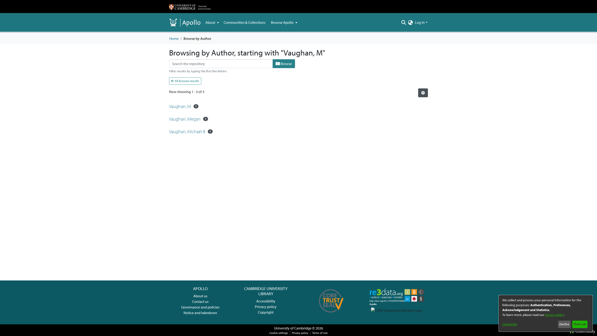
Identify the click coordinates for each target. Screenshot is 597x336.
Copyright (266, 312)
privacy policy (554, 315)
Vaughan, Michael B (187, 131)
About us (200, 296)
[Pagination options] (423, 92)
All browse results (186, 81)
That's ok (579, 324)
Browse (286, 63)
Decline (564, 324)
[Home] (190, 6)
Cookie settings (278, 333)
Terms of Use (320, 333)
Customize (509, 324)
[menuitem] (212, 22)
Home (174, 38)
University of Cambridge (293, 328)
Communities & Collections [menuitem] (244, 22)
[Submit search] (404, 22)
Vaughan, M (180, 106)
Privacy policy (266, 306)
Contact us (200, 301)
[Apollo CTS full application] (331, 314)
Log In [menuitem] (420, 22)
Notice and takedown (200, 312)
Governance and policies (200, 307)
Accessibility (265, 301)
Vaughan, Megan (185, 119)
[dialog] (545, 313)
